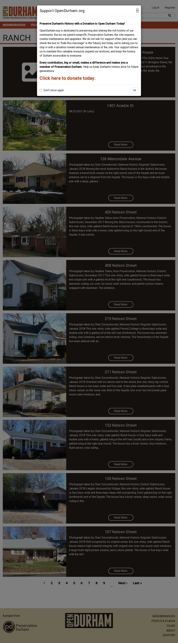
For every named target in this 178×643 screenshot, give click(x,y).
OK (134, 90)
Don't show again (53, 90)
